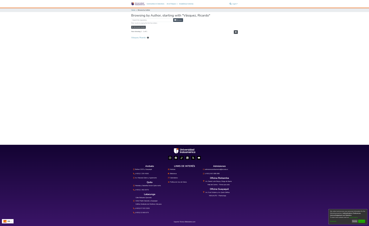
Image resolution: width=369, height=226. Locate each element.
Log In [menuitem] (234, 4)
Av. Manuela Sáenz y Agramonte (146, 178)
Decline (354, 221)
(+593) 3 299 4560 (142, 174)
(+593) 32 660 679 (142, 213)
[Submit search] (230, 4)
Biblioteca (173, 174)
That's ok (361, 221)
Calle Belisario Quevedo (144, 198)
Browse (179, 20)
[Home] (138, 4)
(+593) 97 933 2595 (142, 208)
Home (133, 10)
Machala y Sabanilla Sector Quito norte (148, 186)
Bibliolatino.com (190, 222)
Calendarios (174, 178)
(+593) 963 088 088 (212, 174)
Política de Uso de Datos (178, 182)
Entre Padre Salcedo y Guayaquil (146, 201)
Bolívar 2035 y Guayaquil (143, 169)
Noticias (172, 169)
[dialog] (348, 216)
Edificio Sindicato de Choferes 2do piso (149, 204)
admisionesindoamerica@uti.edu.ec (216, 169)
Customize (333, 221)
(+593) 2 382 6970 (142, 190)
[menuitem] (171, 4)
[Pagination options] (236, 32)
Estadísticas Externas (186, 4)
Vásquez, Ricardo (138, 37)
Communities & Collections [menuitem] (155, 4)
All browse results (139, 27)
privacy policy (353, 217)
